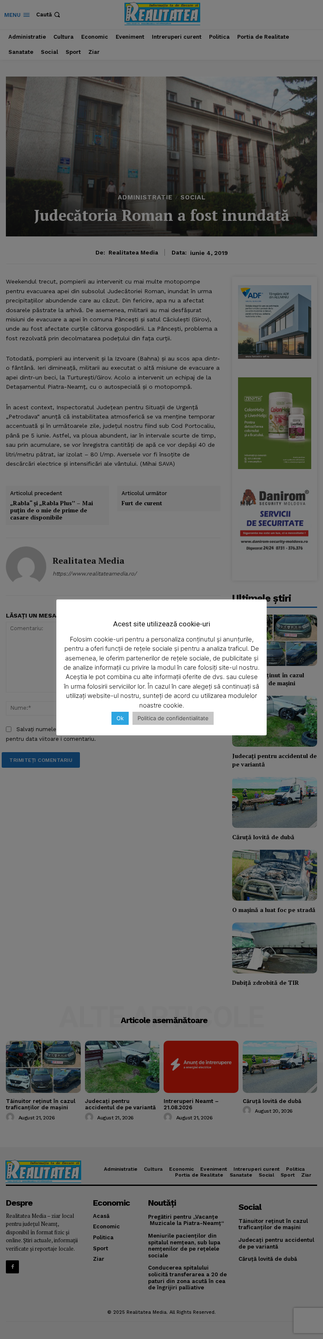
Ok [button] (120, 718)
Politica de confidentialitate (173, 718)
